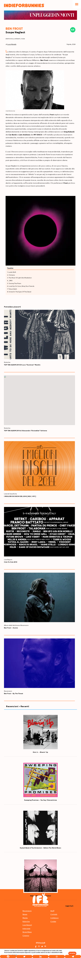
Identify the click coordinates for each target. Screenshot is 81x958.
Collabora (54, 918)
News (25, 914)
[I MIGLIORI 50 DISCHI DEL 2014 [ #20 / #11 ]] (39, 466)
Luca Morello (11, 44)
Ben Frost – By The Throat (13, 693)
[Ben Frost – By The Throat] (39, 663)
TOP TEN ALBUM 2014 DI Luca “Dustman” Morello (22, 365)
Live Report (27, 925)
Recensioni (27, 911)
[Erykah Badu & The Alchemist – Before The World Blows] (40, 828)
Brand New (27, 932)
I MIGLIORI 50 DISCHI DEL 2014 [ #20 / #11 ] (20, 496)
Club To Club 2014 (10, 562)
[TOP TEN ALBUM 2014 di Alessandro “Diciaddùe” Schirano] (39, 400)
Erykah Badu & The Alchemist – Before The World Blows (40, 848)
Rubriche (26, 922)
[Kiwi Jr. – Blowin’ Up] (40, 732)
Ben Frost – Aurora (11, 628)
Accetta (72, 953)
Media (25, 918)
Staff (52, 911)
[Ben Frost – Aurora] (39, 597)
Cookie (53, 922)
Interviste (26, 929)
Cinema (26, 936)
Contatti (53, 914)
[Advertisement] (40, 872)
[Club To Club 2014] (39, 531)
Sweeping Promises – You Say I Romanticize (40, 800)
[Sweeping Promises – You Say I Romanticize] (40, 780)
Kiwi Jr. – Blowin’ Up (40, 752)
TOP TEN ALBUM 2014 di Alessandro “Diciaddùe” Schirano (25, 430)
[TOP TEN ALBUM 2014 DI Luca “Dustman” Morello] (39, 334)
